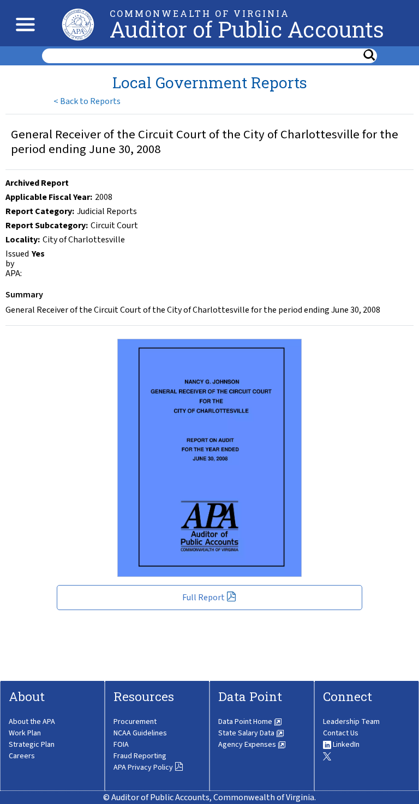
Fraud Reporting (139, 756)
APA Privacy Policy (144, 767)
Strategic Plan (32, 744)
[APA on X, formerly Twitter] (327, 756)
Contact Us (340, 733)
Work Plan (25, 733)
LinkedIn (345, 744)
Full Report (204, 598)
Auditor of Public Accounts (247, 29)
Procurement (135, 721)
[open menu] (22, 23)
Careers (22, 756)
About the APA (32, 721)
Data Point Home (246, 721)
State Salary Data (247, 733)
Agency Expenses (248, 744)
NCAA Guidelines (140, 733)
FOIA (121, 744)
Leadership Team (351, 721)
